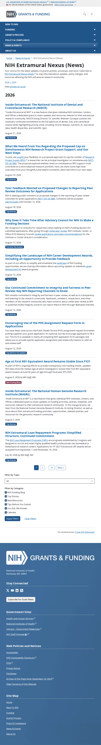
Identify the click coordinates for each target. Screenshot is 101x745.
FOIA (8, 663)
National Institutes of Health (62, 2)
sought (20, 157)
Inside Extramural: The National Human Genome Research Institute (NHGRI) (45, 392)
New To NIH (12, 707)
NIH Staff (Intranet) (16, 634)
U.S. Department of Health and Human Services (26, 2)
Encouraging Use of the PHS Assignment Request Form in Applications (45, 324)
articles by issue (18, 86)
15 (51, 467)
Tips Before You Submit (19, 504)
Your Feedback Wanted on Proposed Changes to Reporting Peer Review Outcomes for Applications (49, 189)
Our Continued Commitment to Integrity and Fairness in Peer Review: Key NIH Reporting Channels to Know (48, 289)
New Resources (15, 500)
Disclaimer (11, 673)
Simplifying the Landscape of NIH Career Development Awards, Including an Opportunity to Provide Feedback (49, 257)
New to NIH (11, 24)
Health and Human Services (19, 618)
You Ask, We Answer (17, 508)
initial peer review (58, 231)
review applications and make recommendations (58, 234)
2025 (14, 82)
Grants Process (14, 34)
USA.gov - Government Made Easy (23, 629)
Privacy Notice (13, 668)
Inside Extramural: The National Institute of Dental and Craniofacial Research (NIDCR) (44, 106)
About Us (10, 50)
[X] (7, 590)
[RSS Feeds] (21, 590)
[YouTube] (12, 590)
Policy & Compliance (17, 40)
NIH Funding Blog (16, 492)
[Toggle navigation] (85, 14)
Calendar (11, 512)
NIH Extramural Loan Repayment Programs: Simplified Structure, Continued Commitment (43, 434)
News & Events (13, 45)
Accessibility (12, 652)
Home (9, 58)
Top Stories (13, 496)
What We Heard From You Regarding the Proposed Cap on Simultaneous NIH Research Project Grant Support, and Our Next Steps (46, 149)
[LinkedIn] (17, 590)
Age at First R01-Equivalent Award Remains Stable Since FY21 (47, 361)
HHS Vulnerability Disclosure (20, 657)
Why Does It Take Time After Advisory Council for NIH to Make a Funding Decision (49, 221)
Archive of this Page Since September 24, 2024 (29, 678)
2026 (7, 82)
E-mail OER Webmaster (85, 532)
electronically (11, 201)
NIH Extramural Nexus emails (19, 74)
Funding (10, 29)
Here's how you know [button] (64, 4)
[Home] (43, 14)
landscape (62, 263)
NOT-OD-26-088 (46, 198)
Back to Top (89, 739)
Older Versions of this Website (21, 684)
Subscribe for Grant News (21, 599)
